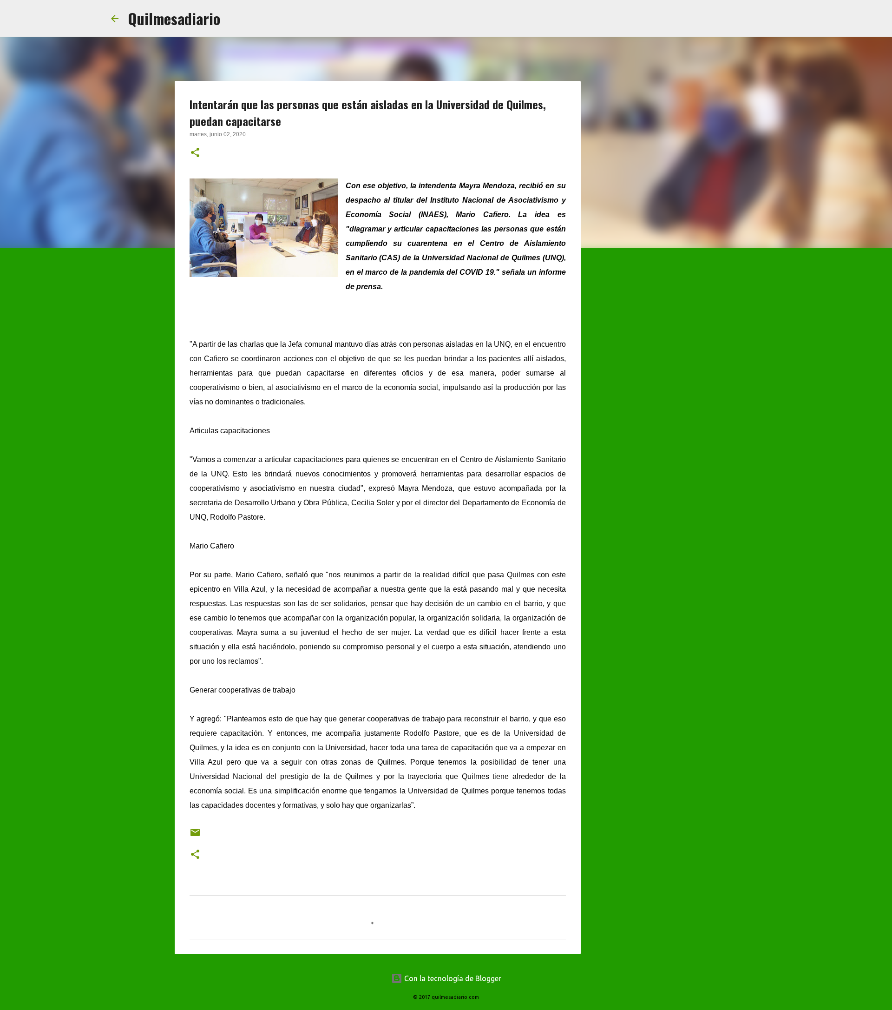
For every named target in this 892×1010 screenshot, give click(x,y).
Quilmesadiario (174, 18)
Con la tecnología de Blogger (451, 978)
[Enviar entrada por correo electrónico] (195, 836)
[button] (195, 153)
